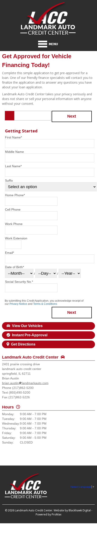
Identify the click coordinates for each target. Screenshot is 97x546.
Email (9, 252)
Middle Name (14, 152)
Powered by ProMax (48, 514)
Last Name (13, 166)
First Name (13, 137)
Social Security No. (19, 281)
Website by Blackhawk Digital (72, 510)
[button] (72, 116)
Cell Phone (13, 209)
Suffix (9, 180)
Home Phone (15, 195)
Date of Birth (14, 267)
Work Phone (14, 224)
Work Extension (16, 238)
